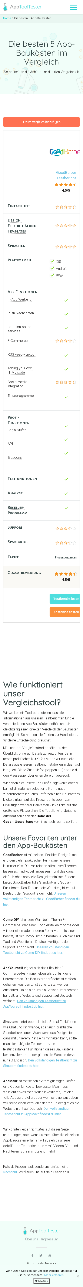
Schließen (41, 1281)
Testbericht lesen (66, 598)
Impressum (49, 1239)
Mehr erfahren (54, 1275)
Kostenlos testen (66, 612)
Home (7, 18)
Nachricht (10, 1172)
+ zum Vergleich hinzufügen (41, 122)
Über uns (31, 1239)
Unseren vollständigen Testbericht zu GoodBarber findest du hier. (41, 898)
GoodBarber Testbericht (66, 175)
